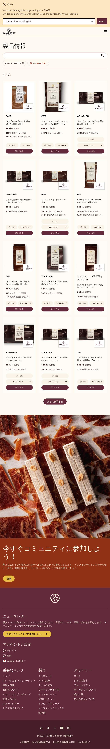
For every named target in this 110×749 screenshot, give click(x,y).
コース (77, 675)
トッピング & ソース (48, 703)
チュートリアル (82, 685)
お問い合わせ (10, 698)
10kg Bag (62, 145)
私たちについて (11, 689)
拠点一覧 (78, 694)
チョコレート (45, 675)
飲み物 (41, 712)
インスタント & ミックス (51, 708)
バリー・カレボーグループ (16, 694)
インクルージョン (47, 694)
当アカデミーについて (85, 689)
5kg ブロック (25, 227)
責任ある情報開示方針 (63, 742)
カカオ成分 (44, 680)
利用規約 (25, 742)
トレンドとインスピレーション (19, 680)
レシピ (6, 675)
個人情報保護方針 (41, 742)
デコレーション (46, 698)
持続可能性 (8, 685)
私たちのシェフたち (84, 698)
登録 (8, 578)
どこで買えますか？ (13, 708)
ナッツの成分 (45, 685)
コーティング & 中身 (48, 689)
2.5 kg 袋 (26, 145)
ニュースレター (11, 703)
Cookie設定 (84, 742)
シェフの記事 (81, 680)
